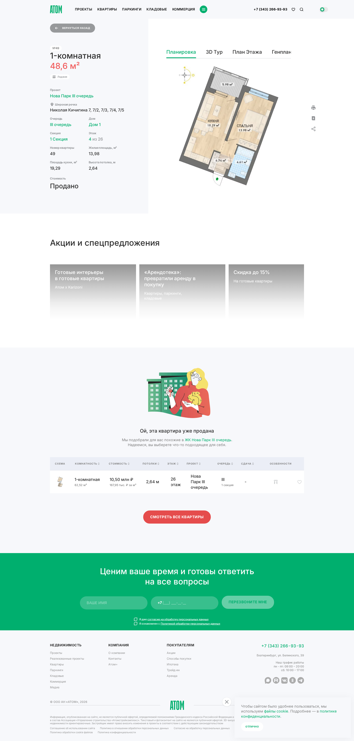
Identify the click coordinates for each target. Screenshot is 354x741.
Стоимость (118, 463)
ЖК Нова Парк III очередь (208, 440)
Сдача (246, 463)
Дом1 (95, 124)
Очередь (223, 463)
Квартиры (107, 9)
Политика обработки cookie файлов (71, 732)
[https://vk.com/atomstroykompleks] (284, 680)
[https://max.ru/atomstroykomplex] (268, 680)
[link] (177, 481)
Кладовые (156, 9)
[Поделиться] (313, 128)
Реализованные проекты (67, 658)
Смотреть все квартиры (177, 517)
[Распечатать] (313, 107)
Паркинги (131, 9)
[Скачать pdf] (313, 118)
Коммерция (183, 9)
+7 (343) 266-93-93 (270, 9)
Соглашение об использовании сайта (72, 728)
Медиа (54, 687)
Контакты (114, 658)
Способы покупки (179, 658)
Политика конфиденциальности (117, 732)
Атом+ (113, 664)
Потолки (150, 463)
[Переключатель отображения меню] (203, 9)
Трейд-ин (173, 670)
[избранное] (293, 9)
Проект (192, 463)
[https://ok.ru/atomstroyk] (292, 680)
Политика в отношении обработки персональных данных (134, 728)
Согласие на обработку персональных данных (202, 728)
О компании (116, 653)
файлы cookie (276, 711)
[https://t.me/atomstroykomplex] (300, 680)
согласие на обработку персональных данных (178, 619)
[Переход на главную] (56, 9)
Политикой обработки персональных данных (190, 623)
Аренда (172, 675)
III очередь (60, 124)
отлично (252, 726)
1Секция (59, 139)
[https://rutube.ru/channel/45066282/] (276, 680)
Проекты (83, 9)
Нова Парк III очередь (71, 95)
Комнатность (86, 463)
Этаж (171, 463)
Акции (171, 653)
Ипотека (172, 664)
